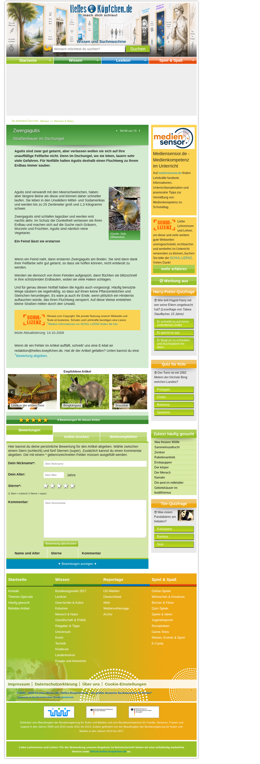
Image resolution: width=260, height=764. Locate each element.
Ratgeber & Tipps (67, 626)
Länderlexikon (65, 655)
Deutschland (112, 597)
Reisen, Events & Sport (168, 637)
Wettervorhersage (116, 608)
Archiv (107, 614)
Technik (60, 643)
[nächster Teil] (139, 131)
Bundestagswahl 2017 (70, 591)
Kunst (59, 637)
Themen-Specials (20, 597)
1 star (46, 485)
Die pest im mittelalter (168, 482)
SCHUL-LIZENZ (181, 258)
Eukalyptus (164, 529)
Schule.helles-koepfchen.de (108, 751)
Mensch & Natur (64, 121)
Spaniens (163, 412)
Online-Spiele (161, 591)
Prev (12, 392)
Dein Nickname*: (21, 463)
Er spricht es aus (168, 332)
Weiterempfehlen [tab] (123, 437)
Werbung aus (175, 281)
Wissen (75, 60)
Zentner (159, 452)
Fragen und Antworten (70, 661)
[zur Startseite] (101, 10)
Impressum (19, 684)
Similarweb (67, 697)
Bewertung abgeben (31, 356)
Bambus (162, 536)
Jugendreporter (162, 620)
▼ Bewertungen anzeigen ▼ (77, 563)
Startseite (28, 60)
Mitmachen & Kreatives (168, 597)
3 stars (59, 485)
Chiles (161, 397)
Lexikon (123, 60)
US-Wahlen (111, 591)
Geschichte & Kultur (69, 602)
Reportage (113, 579)
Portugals (163, 389)
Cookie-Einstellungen (125, 684)
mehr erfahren (174, 269)
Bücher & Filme (163, 602)
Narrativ (159, 477)
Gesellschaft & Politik (70, 620)
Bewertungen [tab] (29, 430)
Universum (63, 632)
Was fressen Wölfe (166, 442)
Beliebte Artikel (19, 608)
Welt (106, 602)
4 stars (66, 485)
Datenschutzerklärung (56, 684)
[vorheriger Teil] (117, 131)
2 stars (52, 485)
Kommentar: (18, 502)
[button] (138, 49)
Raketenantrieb (164, 457)
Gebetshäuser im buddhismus (165, 490)
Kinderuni (62, 649)
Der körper (161, 467)
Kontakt (13, 591)
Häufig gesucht (19, 602)
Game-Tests (160, 632)
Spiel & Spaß (171, 60)
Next (143, 392)
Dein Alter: (16, 474)
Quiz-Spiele (160, 608)
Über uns (91, 684)
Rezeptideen (160, 626)
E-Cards (157, 643)
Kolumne (61, 608)
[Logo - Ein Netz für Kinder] (59, 712)
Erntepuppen (163, 462)
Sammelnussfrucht (166, 447)
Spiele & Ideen (162, 614)
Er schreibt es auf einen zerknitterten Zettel (173, 323)
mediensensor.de (170, 173)
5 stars (72, 485)
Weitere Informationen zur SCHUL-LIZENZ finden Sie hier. (83, 323)
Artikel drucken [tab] (76, 437)
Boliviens (163, 404)
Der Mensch (162, 472)
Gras (160, 544)
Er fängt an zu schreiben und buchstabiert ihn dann (173, 344)
